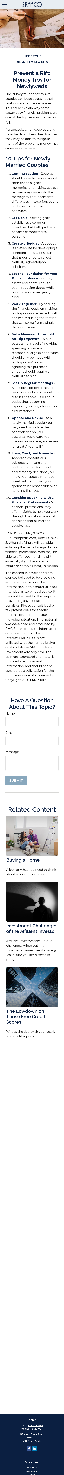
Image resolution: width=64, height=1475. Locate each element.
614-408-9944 (35, 1425)
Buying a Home (23, 860)
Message (12, 752)
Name (10, 713)
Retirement (32, 1467)
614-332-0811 (36, 1428)
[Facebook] (29, 1448)
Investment (32, 1471)
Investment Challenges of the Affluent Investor (31, 928)
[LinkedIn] (34, 1448)
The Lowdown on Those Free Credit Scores (26, 1016)
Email (9, 733)
